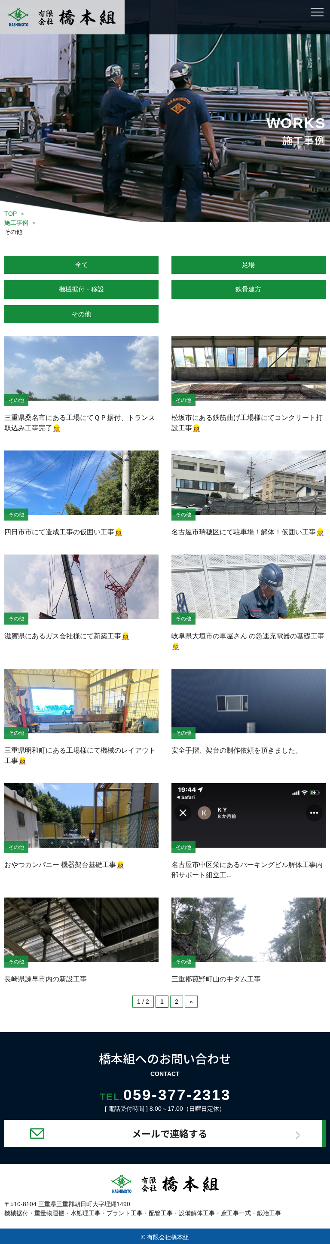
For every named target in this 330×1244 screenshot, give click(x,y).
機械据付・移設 (81, 289)
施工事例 (16, 222)
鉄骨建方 (248, 289)
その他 (81, 314)
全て (81, 264)
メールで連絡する (170, 1133)
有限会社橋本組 (168, 1237)
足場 (248, 264)
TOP (10, 213)
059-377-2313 (165, 1094)
